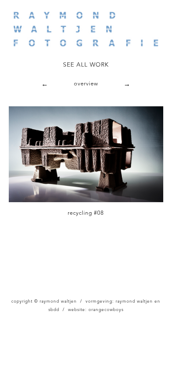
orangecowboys (106, 310)
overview (86, 84)
